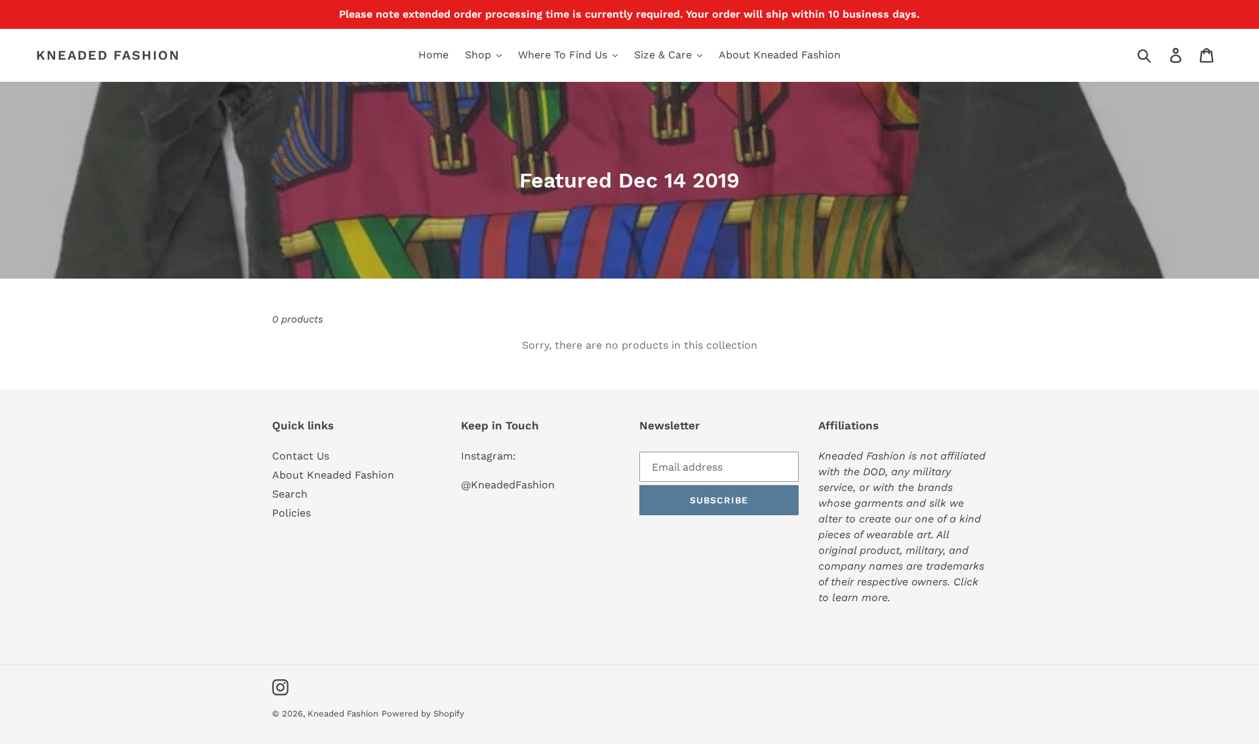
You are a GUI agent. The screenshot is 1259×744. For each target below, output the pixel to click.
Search (290, 494)
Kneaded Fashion (108, 55)
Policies (291, 513)
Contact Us (300, 456)
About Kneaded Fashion (333, 475)
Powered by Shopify (423, 713)
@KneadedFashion (508, 485)
